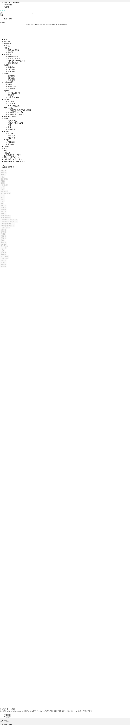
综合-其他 (11, 129)
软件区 (6, 131)
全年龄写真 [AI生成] (15, 112)
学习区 (6, 140)
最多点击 (3, 207)
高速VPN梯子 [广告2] (11, 157)
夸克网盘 (3, 232)
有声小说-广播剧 (14, 59)
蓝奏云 (3, 240)
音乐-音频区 (8, 54)
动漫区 (6, 65)
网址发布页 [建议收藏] (12, 2)
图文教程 (11, 142)
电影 (9, 125)
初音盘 (3, 250)
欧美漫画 (11, 80)
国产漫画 (11, 78)
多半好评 (3, 264)
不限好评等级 (5, 258)
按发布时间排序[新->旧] (8, 224)
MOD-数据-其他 (14, 106)
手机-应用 (11, 136)
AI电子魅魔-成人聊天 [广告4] (14, 161)
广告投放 (7, 715)
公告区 (6, 146)
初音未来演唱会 (14, 50)
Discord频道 (8, 5)
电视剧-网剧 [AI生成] (15, 123)
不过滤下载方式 (5, 228)
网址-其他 (11, 138)
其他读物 (11, 89)
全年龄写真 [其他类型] (16, 114)
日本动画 (11, 67)
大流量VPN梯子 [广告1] (12, 155)
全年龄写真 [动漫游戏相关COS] (19, 110)
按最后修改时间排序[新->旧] (9, 219)
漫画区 (6, 74)
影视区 (6, 118)
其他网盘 (3, 254)
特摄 (9, 127)
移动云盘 (3, 242)
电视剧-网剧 (12, 121)
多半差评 (3, 260)
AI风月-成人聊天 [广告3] (13, 159)
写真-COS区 (8, 108)
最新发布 (7, 41)
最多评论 (3, 213)
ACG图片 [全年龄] (14, 93)
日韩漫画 (11, 76)
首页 (5, 39)
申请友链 (7, 717)
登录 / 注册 (8, 19)
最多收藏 (3, 211)
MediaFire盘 (4, 246)
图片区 (6, 91)
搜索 (1, 15)
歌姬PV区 (7, 44)
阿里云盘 (3, 236)
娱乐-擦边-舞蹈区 (10, 116)
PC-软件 (11, 133)
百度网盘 (3, 230)
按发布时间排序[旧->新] (8, 226)
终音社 (2, 11)
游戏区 (6, 99)
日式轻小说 (12, 86)
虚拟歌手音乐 (13, 56)
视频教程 (11, 144)
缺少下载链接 (5, 256)
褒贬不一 (3, 262)
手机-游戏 (11, 103)
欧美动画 (11, 71)
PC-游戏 (11, 101)
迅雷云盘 (3, 238)
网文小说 (11, 84)
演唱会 (6, 48)
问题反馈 (7, 153)
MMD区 (7, 46)
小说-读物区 (8, 82)
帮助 (5, 151)
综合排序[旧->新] (6, 217)
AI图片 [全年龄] (13, 97)
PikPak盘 (3, 248)
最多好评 (3, 209)
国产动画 (11, 69)
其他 (5, 148)
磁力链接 (3, 252)
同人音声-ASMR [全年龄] (17, 61)
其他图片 (11, 95)
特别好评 (3, 266)
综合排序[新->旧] (6, 215)
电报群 (6, 7)
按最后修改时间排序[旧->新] (9, 222)
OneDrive (3, 244)
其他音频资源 (13, 63)
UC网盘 (3, 234)
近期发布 (3, 205)
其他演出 (11, 52)
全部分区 (3, 171)
